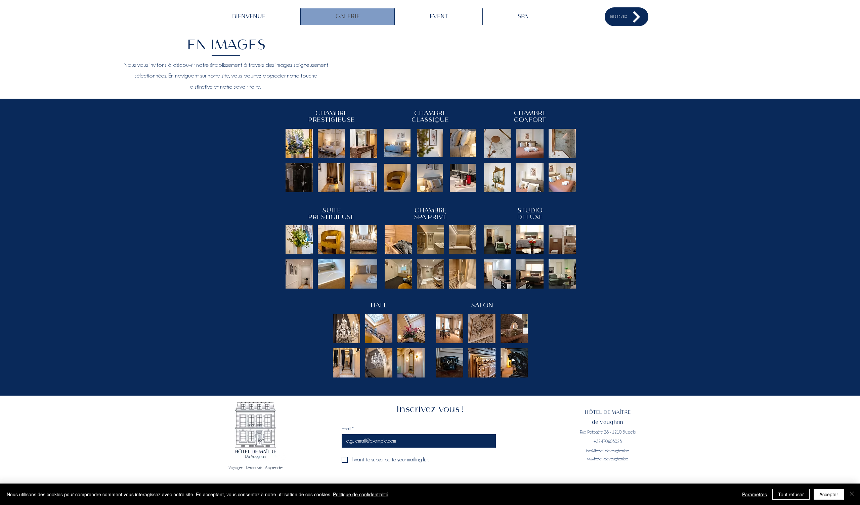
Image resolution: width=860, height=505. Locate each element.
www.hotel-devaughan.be (607, 458)
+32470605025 (608, 441)
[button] (299, 143)
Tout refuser (791, 494)
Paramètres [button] (754, 494)
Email (348, 428)
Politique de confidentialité (360, 494)
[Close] (852, 494)
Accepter (828, 494)
